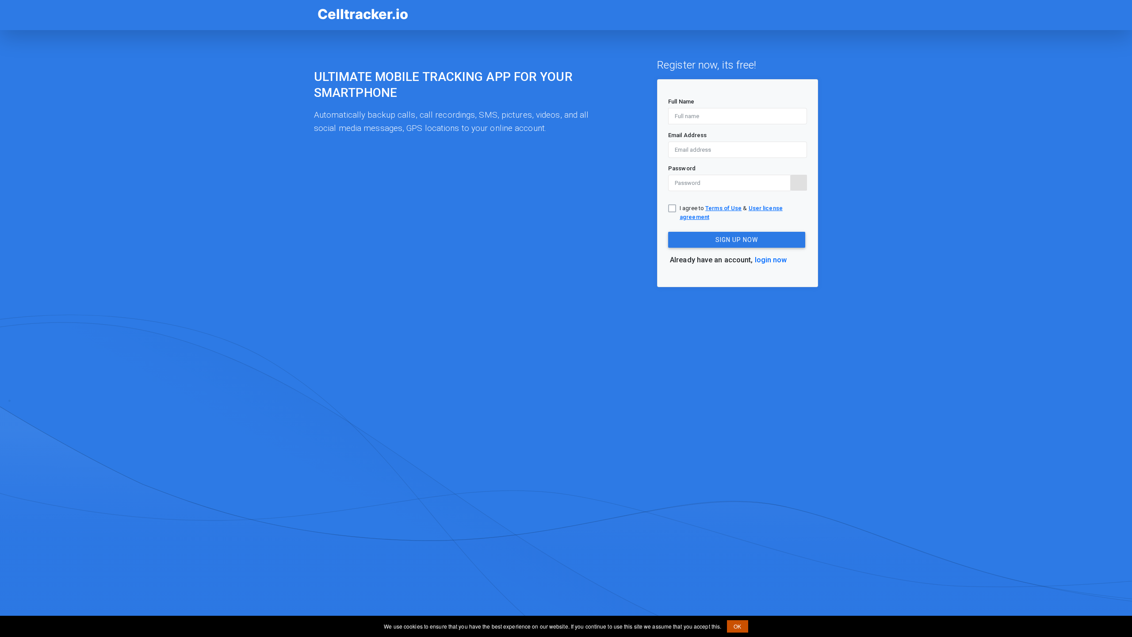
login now (771, 260)
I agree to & (731, 212)
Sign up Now (736, 239)
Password (682, 168)
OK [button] (737, 626)
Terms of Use (723, 208)
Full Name (681, 101)
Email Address (687, 135)
